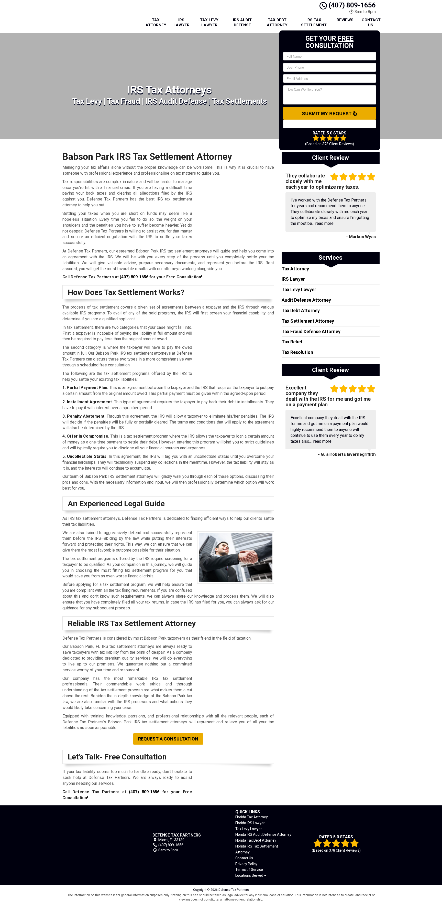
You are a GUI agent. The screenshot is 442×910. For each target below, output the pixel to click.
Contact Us (371, 22)
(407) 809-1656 (351, 5)
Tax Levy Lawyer (209, 22)
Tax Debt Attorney (277, 22)
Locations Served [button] (249, 875)
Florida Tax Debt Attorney (255, 840)
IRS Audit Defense (242, 22)
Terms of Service (249, 869)
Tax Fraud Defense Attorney (311, 331)
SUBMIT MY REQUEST (327, 113)
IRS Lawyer (181, 22)
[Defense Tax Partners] (98, 843)
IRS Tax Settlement (314, 22)
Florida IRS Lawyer (250, 823)
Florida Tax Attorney (251, 817)
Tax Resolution (297, 352)
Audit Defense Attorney (306, 300)
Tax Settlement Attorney (308, 321)
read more (324, 223)
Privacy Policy (246, 864)
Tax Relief (292, 341)
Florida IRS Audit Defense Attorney (263, 834)
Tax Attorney (156, 22)
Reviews (345, 20)
